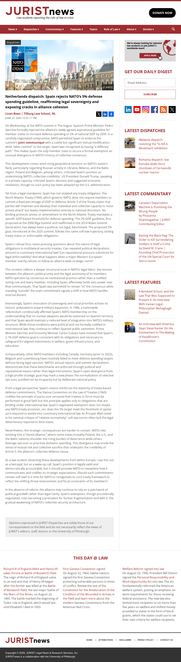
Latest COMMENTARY (148, 194)
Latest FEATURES (143, 282)
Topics (93, 29)
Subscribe (150, 94)
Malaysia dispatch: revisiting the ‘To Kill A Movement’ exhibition (153, 144)
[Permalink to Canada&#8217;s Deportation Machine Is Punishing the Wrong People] (130, 206)
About (131, 29)
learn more (88, 598)
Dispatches (31, 29)
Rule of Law (112, 29)
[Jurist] (39, 13)
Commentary (55, 29)
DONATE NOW (162, 13)
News (12, 29)
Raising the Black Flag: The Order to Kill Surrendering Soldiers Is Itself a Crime (156, 240)
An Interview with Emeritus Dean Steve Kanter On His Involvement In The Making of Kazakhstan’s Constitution (156, 332)
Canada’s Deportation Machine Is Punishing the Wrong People (155, 207)
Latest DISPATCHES (145, 130)
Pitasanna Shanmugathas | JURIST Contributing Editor (154, 220)
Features (76, 29)
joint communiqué (31, 142)
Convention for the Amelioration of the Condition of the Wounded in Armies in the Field (89, 594)
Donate (148, 29)
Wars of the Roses (21, 594)
